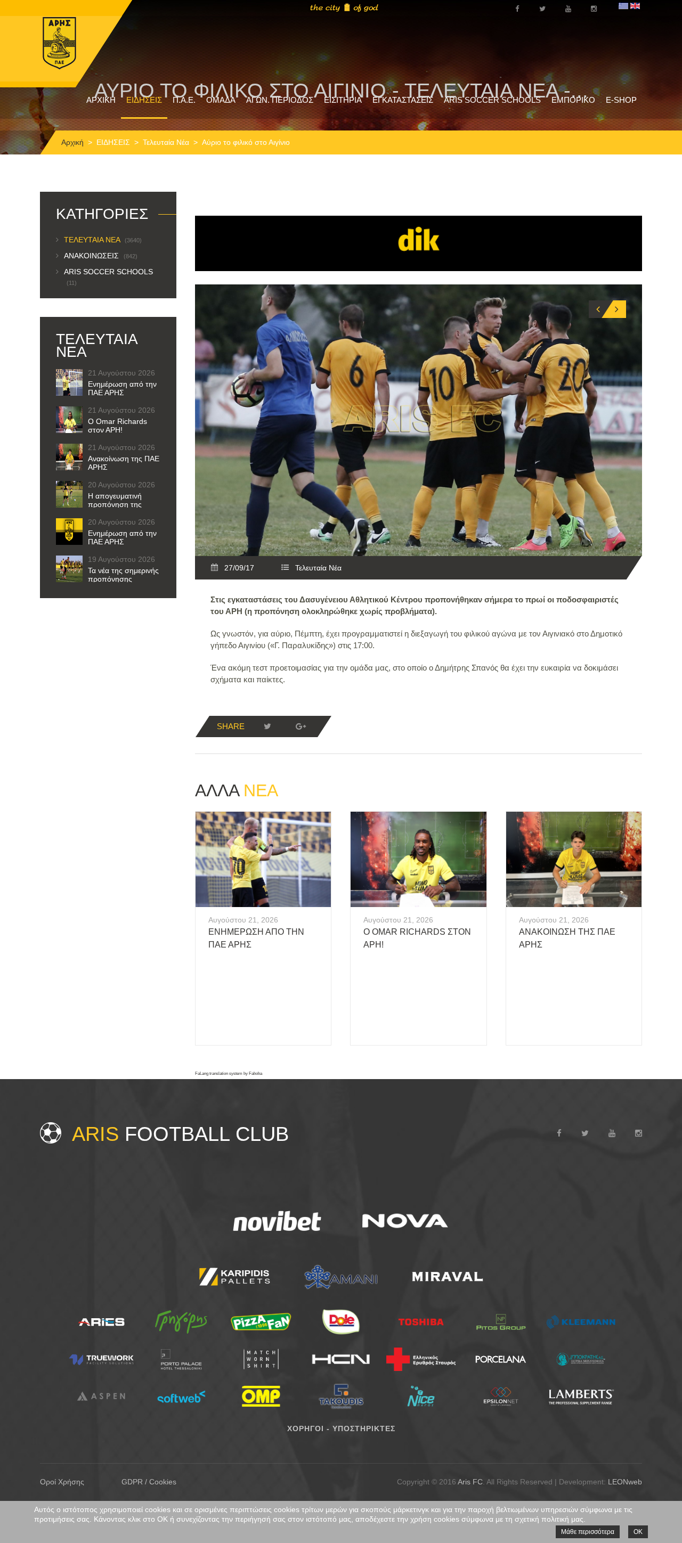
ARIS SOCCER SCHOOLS (492, 99)
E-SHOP (621, 99)
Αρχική (72, 142)
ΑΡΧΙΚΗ (101, 99)
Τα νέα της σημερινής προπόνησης (123, 574)
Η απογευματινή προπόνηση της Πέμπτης (115, 504)
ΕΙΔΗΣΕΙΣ (144, 99)
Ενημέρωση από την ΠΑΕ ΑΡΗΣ (122, 388)
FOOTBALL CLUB (180, 1134)
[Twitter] (267, 726)
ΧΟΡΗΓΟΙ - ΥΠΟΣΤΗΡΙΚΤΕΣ (341, 1428)
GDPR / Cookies (148, 1481)
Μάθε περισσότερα (587, 1532)
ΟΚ (638, 1532)
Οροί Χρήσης (62, 1481)
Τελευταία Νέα (166, 142)
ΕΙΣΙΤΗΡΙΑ (343, 99)
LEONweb (625, 1481)
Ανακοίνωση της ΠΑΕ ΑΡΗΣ (123, 462)
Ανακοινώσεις (100, 255)
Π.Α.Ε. (184, 99)
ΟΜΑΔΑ (221, 99)
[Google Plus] (300, 726)
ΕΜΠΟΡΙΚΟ (573, 99)
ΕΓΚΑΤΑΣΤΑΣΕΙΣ (402, 99)
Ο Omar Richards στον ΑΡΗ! (117, 425)
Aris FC (470, 1481)
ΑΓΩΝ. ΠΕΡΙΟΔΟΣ (279, 99)
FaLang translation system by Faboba (228, 1073)
